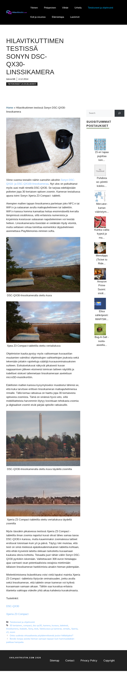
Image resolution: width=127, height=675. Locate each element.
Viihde (65, 7)
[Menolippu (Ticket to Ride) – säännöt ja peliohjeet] (100, 248)
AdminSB (10, 79)
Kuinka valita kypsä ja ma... (101, 233)
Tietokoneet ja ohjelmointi (100, 7)
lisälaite (23, 628)
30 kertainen (16, 625)
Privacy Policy (89, 660)
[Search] (119, 113)
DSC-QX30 (12, 606)
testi (36, 628)
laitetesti (64, 625)
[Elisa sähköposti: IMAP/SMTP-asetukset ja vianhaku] (100, 303)
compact (27, 625)
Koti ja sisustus (38, 17)
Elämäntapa (58, 17)
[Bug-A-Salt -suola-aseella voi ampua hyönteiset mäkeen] (100, 329)
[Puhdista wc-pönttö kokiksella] (100, 170)
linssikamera (12, 628)
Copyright (109, 660)
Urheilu (78, 7)
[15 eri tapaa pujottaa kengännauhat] (100, 144)
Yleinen (34, 7)
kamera (46, 625)
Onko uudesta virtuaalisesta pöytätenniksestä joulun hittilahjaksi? (41, 635)
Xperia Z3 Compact (17, 614)
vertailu (66, 628)
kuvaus (55, 625)
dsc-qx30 (37, 625)
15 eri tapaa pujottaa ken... (102, 156)
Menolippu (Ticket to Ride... (102, 259)
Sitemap (54, 660)
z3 (7, 632)
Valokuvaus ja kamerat (50, 628)
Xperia (74, 628)
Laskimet (74, 17)
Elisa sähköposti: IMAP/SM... (101, 315)
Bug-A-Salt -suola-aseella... (102, 341)
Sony (30, 628)
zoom (12, 632)
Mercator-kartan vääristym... (102, 207)
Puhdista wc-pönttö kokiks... (101, 182)
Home (9, 107)
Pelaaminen (50, 7)
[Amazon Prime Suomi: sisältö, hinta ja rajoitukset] (100, 274)
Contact (69, 660)
